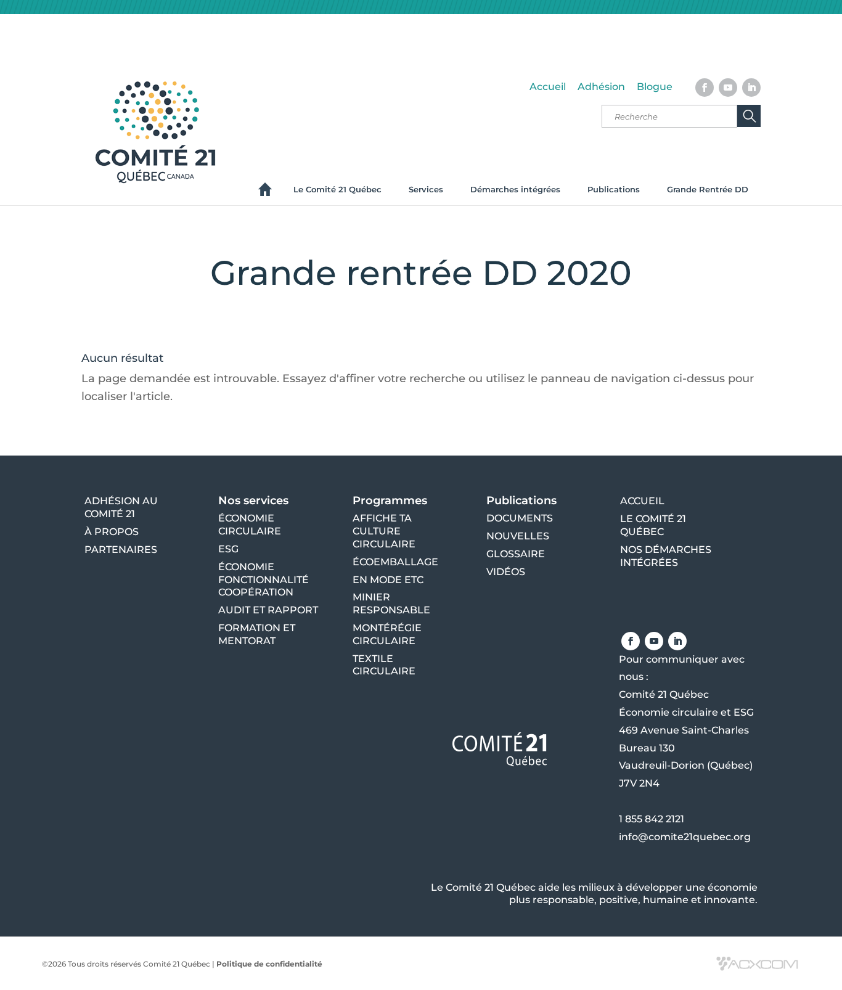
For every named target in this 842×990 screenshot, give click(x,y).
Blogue (654, 86)
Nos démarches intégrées (665, 556)
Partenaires (120, 549)
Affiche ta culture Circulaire (384, 531)
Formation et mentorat (256, 634)
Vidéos (505, 572)
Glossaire (515, 554)
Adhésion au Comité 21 (121, 507)
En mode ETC (388, 580)
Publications (613, 189)
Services (426, 189)
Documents (519, 518)
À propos (111, 532)
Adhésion (601, 86)
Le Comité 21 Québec (337, 189)
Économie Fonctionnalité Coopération (263, 580)
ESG (228, 549)
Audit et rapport (268, 610)
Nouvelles (517, 536)
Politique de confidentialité (269, 963)
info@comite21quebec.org (685, 837)
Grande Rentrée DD (707, 189)
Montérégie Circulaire (387, 634)
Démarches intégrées (515, 189)
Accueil (547, 86)
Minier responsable (391, 603)
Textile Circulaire (384, 665)
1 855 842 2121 (651, 819)
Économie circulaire (249, 524)
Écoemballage (395, 562)
